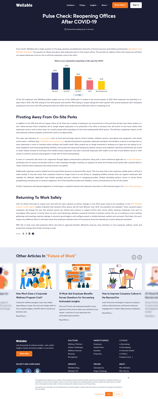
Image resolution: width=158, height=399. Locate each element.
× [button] (128, 377)
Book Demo (120, 5)
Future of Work (61, 256)
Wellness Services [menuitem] (75, 350)
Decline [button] (118, 394)
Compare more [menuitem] (125, 357)
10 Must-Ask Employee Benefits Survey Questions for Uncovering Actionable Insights (76, 298)
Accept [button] (109, 394)
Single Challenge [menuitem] (100, 371)
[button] (139, 257)
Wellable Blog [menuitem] (73, 368)
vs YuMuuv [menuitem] (123, 354)
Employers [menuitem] (98, 344)
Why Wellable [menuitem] (124, 368)
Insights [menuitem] (93, 5)
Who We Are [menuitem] (124, 371)
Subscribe (24, 354)
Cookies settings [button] (99, 394)
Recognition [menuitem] (72, 357)
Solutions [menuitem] (70, 5)
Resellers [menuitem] (97, 350)
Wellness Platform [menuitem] (75, 344)
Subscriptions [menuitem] (99, 368)
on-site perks (44, 138)
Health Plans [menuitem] (99, 347)
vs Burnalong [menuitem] (124, 344)
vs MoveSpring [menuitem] (125, 347)
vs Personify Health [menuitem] (126, 350)
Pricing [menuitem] (82, 5)
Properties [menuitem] (98, 354)
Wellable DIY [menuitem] (73, 371)
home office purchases (132, 186)
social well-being (133, 159)
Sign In (136, 5)
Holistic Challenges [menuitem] (75, 347)
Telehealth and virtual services (52, 141)
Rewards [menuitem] (71, 354)
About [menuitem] (104, 5)
